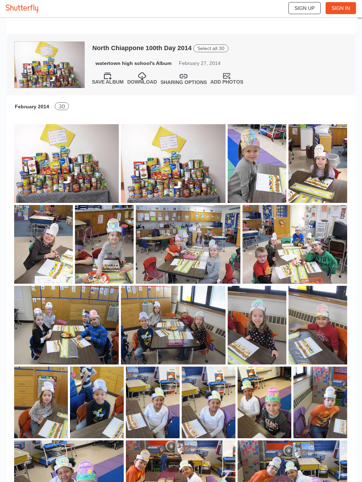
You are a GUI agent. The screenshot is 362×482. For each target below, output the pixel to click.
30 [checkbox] (62, 106)
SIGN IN (341, 8)
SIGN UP (304, 8)
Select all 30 (210, 48)
